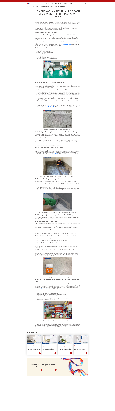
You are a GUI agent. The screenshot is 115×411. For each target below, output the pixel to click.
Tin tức (33, 6)
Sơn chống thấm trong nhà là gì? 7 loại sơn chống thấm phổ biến (34, 349)
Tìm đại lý (66, 3)
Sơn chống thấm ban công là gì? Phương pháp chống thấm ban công (65, 349)
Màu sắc (47, 3)
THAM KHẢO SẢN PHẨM (35, 370)
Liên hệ (71, 3)
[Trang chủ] (30, 3)
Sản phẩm (54, 3)
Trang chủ (28, 6)
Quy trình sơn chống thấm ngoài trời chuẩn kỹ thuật (79, 349)
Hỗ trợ (59, 3)
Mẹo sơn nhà (37, 6)
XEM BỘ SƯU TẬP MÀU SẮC (49, 370)
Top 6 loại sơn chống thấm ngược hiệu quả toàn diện (48, 349)
